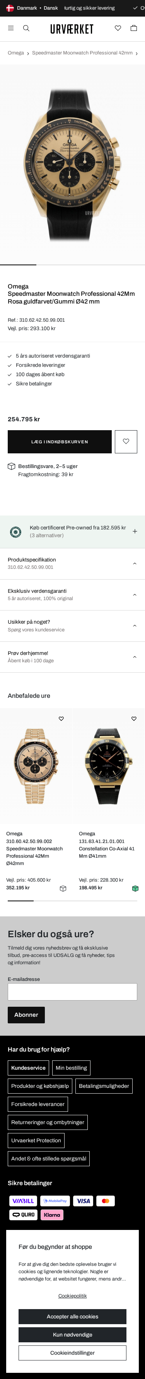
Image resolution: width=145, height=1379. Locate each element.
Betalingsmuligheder (104, 1086)
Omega (16, 53)
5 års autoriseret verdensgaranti (52, 356)
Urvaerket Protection (36, 1140)
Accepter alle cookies (72, 1317)
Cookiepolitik (72, 1296)
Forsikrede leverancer (38, 1104)
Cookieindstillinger (72, 1353)
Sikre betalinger (33, 384)
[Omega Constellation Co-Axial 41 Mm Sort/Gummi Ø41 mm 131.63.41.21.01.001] (108, 766)
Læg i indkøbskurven (59, 441)
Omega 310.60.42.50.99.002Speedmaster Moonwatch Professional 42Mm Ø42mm (34, 848)
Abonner (26, 1015)
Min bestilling (71, 1068)
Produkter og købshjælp (40, 1086)
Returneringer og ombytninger (47, 1122)
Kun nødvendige (72, 1335)
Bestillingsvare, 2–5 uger (48, 466)
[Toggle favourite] (126, 441)
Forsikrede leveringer (40, 365)
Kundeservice (28, 1068)
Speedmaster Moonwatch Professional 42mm (82, 53)
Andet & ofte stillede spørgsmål (48, 1159)
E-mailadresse (24, 979)
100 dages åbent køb (40, 374)
